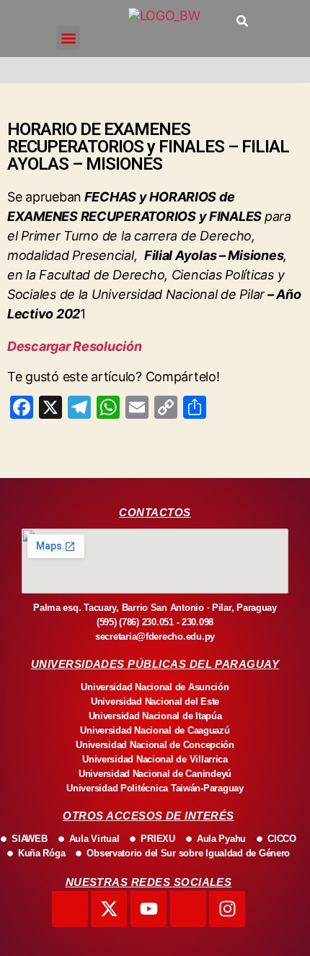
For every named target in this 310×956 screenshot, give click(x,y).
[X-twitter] (109, 909)
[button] (68, 38)
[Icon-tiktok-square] (188, 909)
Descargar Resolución (74, 346)
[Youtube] (148, 909)
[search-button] (242, 21)
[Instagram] (227, 909)
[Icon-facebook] (70, 909)
